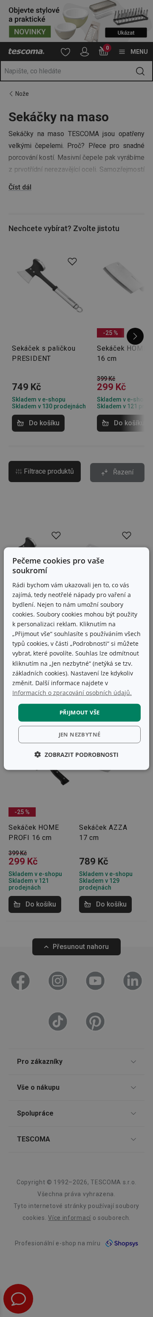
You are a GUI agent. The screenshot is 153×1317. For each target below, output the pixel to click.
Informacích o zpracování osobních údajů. (72, 693)
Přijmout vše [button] (80, 712)
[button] (76, 754)
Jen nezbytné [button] (80, 734)
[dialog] (76, 658)
